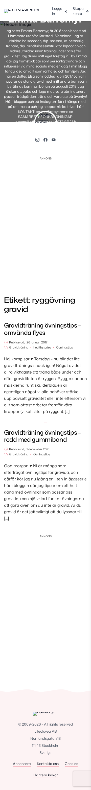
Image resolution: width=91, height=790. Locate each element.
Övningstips (64, 347)
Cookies (71, 763)
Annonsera (22, 763)
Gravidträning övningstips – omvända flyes (42, 329)
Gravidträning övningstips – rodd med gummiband (42, 436)
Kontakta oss (48, 763)
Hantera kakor (45, 775)
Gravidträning (18, 347)
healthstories (42, 347)
